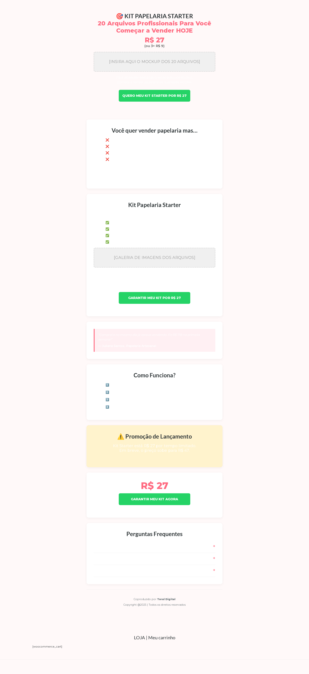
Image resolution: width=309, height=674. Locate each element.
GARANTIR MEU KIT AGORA (155, 499)
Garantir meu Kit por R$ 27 (154, 298)
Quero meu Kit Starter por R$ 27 (154, 96)
